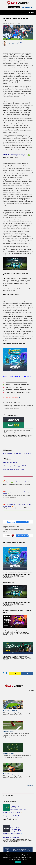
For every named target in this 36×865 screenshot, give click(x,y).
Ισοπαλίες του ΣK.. (8, 731)
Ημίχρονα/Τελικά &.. (9, 753)
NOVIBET (22, 397)
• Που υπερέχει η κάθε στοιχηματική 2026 (14, 466)
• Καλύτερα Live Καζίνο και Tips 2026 (13, 469)
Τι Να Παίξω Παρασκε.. (10, 774)
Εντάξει (18, 862)
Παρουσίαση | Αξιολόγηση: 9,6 (11, 812)
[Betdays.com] (18, 2)
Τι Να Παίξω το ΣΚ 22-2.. (10, 711)
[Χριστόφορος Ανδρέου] (6, 43)
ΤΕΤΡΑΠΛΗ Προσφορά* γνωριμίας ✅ (16, 155)
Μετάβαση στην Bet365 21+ (11, 815)
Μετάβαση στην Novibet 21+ (11, 837)
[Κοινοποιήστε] (27, 673)
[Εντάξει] (34, 858)
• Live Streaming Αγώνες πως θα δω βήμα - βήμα (16, 453)
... (23, 714)
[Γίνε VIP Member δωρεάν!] (15, 673)
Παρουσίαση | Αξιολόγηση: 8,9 (11, 833)
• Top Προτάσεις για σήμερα (11, 462)
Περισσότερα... (30, 785)
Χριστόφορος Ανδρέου (14, 43)
